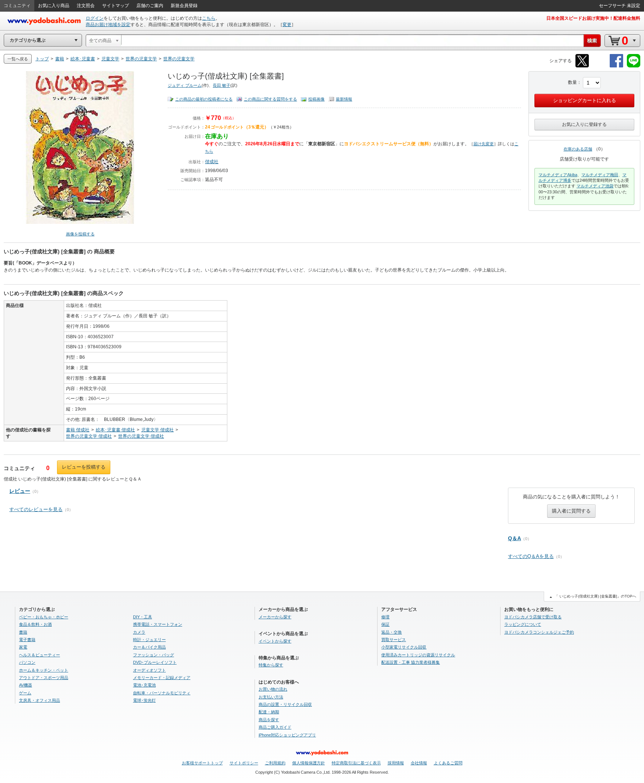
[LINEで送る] (633, 66)
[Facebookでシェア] (616, 66)
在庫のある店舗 (578, 149)
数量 (572, 82)
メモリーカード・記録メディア (161, 677)
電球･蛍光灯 (144, 700)
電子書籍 (27, 639)
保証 (385, 624)
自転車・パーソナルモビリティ (161, 693)
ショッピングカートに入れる (584, 100)
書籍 (23, 632)
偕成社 (211, 161)
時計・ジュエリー (149, 639)
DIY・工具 (142, 617)
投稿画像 (316, 99)
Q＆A (514, 538)
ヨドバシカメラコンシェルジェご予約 (539, 632)
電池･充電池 (144, 685)
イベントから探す (275, 641)
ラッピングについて (522, 624)
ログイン (95, 18)
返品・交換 (391, 632)
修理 (385, 617)
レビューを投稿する (83, 467)
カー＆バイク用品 (149, 647)
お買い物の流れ (273, 689)
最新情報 (344, 99)
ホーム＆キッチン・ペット (43, 670)
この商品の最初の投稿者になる (204, 99)
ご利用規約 (275, 763)
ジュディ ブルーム (185, 85)
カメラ (139, 632)
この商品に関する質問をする (270, 99)
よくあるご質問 (448, 763)
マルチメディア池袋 (595, 186)
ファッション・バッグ (153, 655)
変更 (286, 24)
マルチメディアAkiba (558, 174)
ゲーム (25, 693)
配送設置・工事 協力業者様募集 (410, 662)
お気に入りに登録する (584, 124)
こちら (208, 18)
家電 (23, 647)
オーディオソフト (149, 670)
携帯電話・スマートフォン (157, 624)
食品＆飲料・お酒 (35, 624)
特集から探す (271, 665)
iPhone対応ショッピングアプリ (287, 735)
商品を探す (269, 719)
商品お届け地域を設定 (108, 24)
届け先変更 (483, 144)
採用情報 (396, 763)
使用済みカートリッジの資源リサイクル (418, 655)
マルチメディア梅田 (599, 174)
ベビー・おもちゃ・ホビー (43, 617)
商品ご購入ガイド (275, 727)
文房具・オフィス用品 (39, 700)
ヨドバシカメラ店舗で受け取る (533, 617)
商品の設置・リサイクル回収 (285, 704)
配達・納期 (269, 712)
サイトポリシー (244, 763)
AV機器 (25, 685)
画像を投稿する (80, 234)
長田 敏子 (221, 85)
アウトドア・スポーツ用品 (43, 677)
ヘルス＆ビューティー (39, 655)
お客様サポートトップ (202, 763)
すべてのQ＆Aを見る (531, 556)
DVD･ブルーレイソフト (155, 662)
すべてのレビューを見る (36, 509)
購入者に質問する (571, 511)
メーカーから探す (275, 617)
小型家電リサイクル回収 (403, 647)
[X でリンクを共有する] (582, 66)
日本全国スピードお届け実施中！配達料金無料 (593, 18)
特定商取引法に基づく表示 (356, 763)
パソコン (27, 662)
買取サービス (393, 639)
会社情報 (419, 763)
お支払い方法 (271, 697)
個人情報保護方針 (308, 763)
